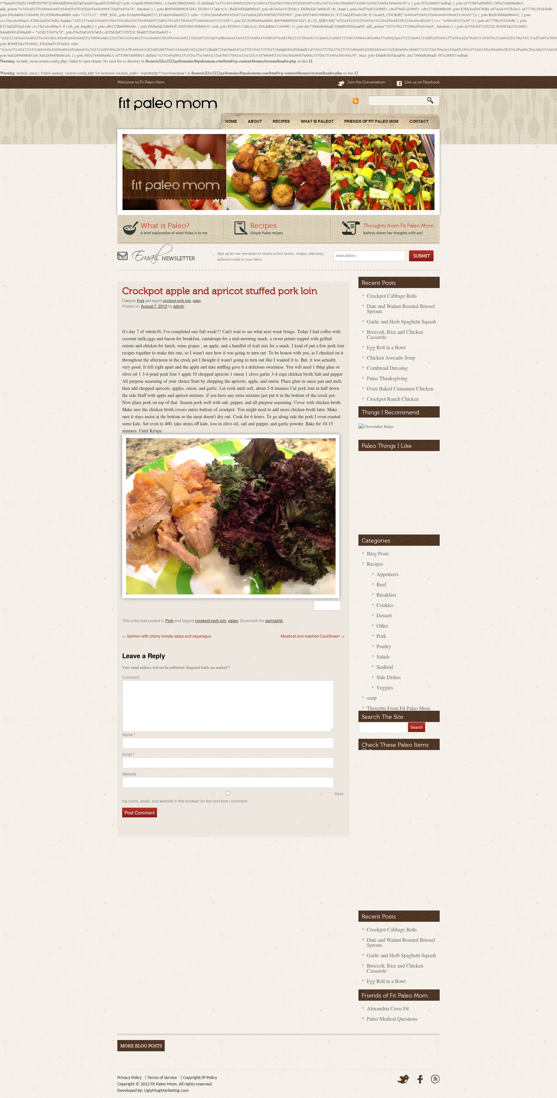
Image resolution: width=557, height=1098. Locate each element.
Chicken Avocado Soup (391, 357)
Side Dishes (388, 677)
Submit (421, 255)
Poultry (383, 646)
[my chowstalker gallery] (376, 426)
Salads (383, 656)
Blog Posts (378, 553)
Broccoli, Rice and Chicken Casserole (395, 334)
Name (128, 734)
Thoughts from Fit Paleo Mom (398, 226)
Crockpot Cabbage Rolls (392, 295)
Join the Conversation (366, 82)
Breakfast (386, 594)
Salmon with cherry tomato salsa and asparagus (166, 636)
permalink (274, 620)
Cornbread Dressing (387, 367)
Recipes (263, 226)
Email (128, 754)
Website (129, 773)
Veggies (384, 687)
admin (178, 306)
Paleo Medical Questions (392, 1018)
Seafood (384, 666)
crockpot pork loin (177, 300)
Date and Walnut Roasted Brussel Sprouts (401, 308)
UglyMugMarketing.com (166, 1090)
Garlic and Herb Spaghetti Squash (401, 321)
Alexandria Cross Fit (388, 1008)
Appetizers (387, 574)
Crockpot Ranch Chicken (393, 398)
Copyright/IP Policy (200, 1077)
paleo (197, 300)
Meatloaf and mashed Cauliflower (313, 636)
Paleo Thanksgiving (387, 378)
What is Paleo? (165, 226)
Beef (381, 584)
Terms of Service (162, 1077)
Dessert (384, 615)
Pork (140, 300)
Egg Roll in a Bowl (386, 347)
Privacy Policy (129, 1077)
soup (371, 697)
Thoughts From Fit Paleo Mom (398, 708)
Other (382, 625)
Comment (130, 677)
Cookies (384, 605)
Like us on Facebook (422, 82)
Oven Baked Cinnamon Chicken (400, 388)
